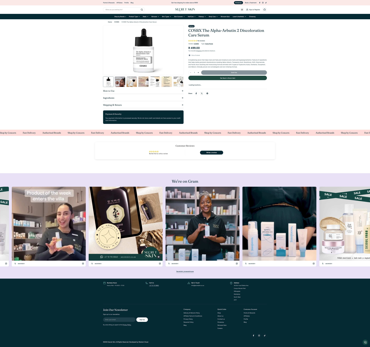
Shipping (198, 51)
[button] (192, 41)
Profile (126, 3)
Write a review (211, 152)
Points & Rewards (109, 3)
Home (110, 22)
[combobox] (124, 9)
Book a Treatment (250, 3)
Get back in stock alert (227, 78)
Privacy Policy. (127, 325)
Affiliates (119, 3)
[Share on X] (202, 93)
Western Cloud (144, 342)
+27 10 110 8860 (154, 285)
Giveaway (238, 3)
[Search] (142, 9)
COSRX (116, 22)
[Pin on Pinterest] (207, 93)
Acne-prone (209, 44)
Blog (132, 3)
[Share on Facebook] (196, 93)
